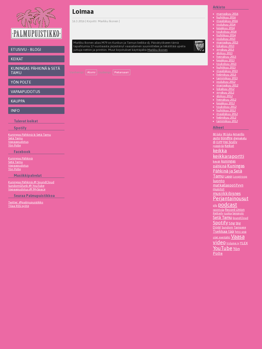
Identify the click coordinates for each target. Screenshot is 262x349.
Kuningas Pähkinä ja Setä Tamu (229, 171)
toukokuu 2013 (226, 64)
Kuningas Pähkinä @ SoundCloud (31, 182)
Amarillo (238, 134)
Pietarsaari (121, 72)
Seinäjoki (238, 213)
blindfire (227, 138)
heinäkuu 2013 (226, 57)
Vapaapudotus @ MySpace (26, 189)
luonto (219, 181)
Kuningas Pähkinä (20, 158)
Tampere (240, 227)
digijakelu (240, 138)
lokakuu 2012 (225, 89)
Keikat (17, 59)
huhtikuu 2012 (226, 110)
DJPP (219, 142)
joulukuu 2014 (225, 24)
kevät (216, 161)
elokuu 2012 (224, 96)
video (219, 242)
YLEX (244, 243)
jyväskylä (218, 145)
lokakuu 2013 (225, 46)
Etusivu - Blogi (26, 49)
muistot (218, 189)
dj (214, 142)
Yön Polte (21, 82)
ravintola (218, 209)
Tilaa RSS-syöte (18, 206)
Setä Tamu (15, 138)
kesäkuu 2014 (225, 28)
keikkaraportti (228, 156)
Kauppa (18, 101)
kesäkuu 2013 (225, 60)
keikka (220, 150)
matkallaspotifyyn (228, 185)
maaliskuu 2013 (227, 71)
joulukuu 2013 (225, 39)
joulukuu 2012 (225, 82)
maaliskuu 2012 (227, 114)
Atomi (91, 72)
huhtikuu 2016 (226, 17)
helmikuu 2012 (226, 117)
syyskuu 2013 (225, 49)
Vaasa (238, 236)
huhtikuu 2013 (226, 67)
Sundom (227, 227)
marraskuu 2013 (227, 42)
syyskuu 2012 (225, 92)
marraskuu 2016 (227, 14)
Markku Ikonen (108, 21)
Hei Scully (230, 142)
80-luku (217, 134)
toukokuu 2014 (226, 31)
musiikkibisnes (227, 193)
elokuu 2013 (224, 53)
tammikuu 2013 (227, 78)
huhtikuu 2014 (226, 35)
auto (216, 138)
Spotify (220, 222)
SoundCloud (240, 217)
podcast (227, 204)
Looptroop (240, 176)
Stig (232, 223)
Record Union (235, 210)
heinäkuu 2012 (226, 99)
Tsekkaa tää (223, 231)
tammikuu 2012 (227, 121)
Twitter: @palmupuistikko (25, 202)
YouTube (222, 248)
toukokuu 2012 (226, 107)
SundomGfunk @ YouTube (26, 186)
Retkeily (218, 213)
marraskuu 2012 (227, 85)
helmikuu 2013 (226, 74)
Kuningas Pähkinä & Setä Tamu (35, 70)
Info (15, 110)
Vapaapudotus (25, 91)
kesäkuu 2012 (225, 103)
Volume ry (232, 243)
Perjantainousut (230, 198)
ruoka (228, 213)
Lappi (228, 176)
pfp (215, 205)
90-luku (227, 134)
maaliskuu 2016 (227, 21)
